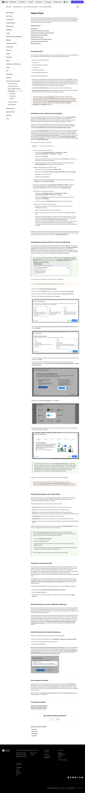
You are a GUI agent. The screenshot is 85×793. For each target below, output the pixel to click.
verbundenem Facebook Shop (48, 692)
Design (7, 67)
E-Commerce (22, 1)
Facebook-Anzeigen (68, 692)
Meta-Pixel (12, 91)
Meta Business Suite (49, 152)
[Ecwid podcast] (70, 777)
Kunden (8, 33)
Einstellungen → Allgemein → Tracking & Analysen (64, 639)
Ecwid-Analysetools (12, 83)
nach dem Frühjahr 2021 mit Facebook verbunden (54, 589)
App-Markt (8, 115)
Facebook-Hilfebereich (42, 139)
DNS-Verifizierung (66, 187)
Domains (8, 53)
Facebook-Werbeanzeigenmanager (48, 288)
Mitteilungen (9, 57)
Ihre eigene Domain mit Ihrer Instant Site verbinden (60, 101)
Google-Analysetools (13, 86)
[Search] (78, 7)
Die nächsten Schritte (36, 43)
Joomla (17, 769)
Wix (17, 775)
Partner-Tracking (12, 104)
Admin (35, 545)
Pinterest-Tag (13, 96)
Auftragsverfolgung (12, 102)
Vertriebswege (9, 74)
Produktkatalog (9, 26)
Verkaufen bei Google (21, 752)
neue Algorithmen (71, 117)
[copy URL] (44, 51)
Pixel (42, 541)
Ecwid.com (32, 754)
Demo (59, 758)
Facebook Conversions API (37, 37)
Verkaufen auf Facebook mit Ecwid (39, 705)
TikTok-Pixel (12, 93)
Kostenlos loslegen (78, 2)
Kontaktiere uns (57, 1)
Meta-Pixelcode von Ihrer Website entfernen (41, 39)
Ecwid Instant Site (43, 130)
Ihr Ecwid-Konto (10, 19)
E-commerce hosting (62, 759)
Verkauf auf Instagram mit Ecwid (38, 708)
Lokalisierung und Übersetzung (13, 63)
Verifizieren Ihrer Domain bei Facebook (40, 30)
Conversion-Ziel (50, 96)
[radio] (51, 719)
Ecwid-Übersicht (10, 12)
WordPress (18, 773)
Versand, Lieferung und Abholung (14, 36)
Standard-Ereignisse (68, 526)
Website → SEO (57, 169)
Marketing (8, 77)
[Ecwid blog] (68, 777)
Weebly (17, 771)
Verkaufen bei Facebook (21, 756)
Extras (7, 118)
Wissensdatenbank (17, 6)
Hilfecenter (8, 6)
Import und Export (10, 111)
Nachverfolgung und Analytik (31, 6)
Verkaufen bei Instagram (21, 754)
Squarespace (19, 767)
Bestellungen (9, 29)
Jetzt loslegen (9, 16)
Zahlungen (8, 40)
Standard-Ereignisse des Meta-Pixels (39, 34)
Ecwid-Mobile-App (10, 22)
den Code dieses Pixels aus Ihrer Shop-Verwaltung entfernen (54, 483)
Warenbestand (9, 46)
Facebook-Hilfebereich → (62, 234)
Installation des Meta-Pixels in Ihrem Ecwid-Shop (42, 32)
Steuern (8, 60)
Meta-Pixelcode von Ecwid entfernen (39, 41)
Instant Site (8, 50)
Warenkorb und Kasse (11, 43)
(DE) (66, 1)
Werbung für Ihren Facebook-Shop (39, 707)
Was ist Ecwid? (33, 752)
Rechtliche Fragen (10, 108)
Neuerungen (48, 1)
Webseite (31, 1)
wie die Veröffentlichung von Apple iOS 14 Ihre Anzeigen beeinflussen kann (53, 127)
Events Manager (38, 468)
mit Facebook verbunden (45, 538)
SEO (7, 70)
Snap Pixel (12, 98)
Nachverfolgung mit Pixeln (45, 6)
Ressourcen (39, 1)
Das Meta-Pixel (34, 28)
